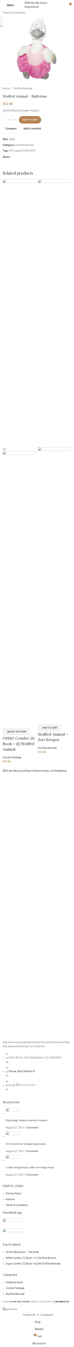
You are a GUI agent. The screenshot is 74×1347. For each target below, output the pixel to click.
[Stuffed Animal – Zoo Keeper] (54, 313)
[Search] (62, 5)
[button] (49, 728)
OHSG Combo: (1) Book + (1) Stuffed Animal (18, 744)
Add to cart (30, 119)
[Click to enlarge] (9, 76)
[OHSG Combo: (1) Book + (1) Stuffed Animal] (19, 313)
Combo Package (12, 757)
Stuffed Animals (47, 748)
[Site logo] (37, 5)
